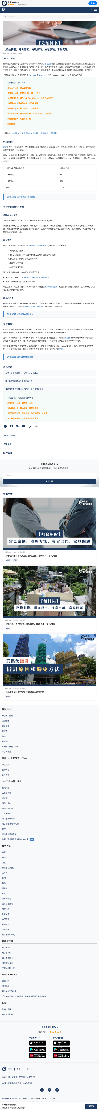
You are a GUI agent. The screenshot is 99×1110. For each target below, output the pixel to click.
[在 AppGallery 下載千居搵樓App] (37, 1055)
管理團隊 (5, 721)
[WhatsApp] (5, 426)
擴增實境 (5, 986)
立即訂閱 (90, 1106)
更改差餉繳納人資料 (30, 133)
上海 (27, 1069)
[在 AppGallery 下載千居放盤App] (61, 1055)
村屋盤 (4, 888)
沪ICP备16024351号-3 (26, 1098)
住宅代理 (5, 788)
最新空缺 (5, 726)
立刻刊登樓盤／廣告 (10, 746)
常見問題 (53, 133)
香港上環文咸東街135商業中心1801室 (18, 1077)
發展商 (4, 798)
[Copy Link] (30, 426)
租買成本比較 (7, 1014)
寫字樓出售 (6, 953)
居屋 (4, 893)
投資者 (4, 731)
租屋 (4, 852)
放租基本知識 (12, 88)
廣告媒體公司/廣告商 (10, 824)
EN (91, 10)
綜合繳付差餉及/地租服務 (33, 306)
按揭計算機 (6, 1009)
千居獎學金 (6, 752)
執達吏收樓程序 (47, 98)
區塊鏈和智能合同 (9, 991)
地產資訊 (5, 929)
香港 (10, 1069)
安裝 (93, 3)
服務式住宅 (6, 803)
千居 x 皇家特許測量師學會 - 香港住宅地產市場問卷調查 (24, 996)
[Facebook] (11, 426)
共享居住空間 (7, 904)
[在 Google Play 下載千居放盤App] (61, 1049)
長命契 (26, 108)
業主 (4, 829)
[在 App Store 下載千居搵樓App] (37, 1043)
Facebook (33, 75)
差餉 (5, 147)
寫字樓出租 (6, 947)
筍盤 (61, 349)
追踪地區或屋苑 (8, 934)
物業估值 (5, 914)
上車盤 (4, 873)
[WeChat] (18, 426)
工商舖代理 (6, 793)
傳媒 (4, 736)
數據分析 (5, 981)
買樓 (4, 857)
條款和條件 (6, 1098)
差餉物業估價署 (51, 287)
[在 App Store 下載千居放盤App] (61, 1043)
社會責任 (5, 770)
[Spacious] (8, 9)
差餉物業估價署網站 (36, 245)
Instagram (43, 75)
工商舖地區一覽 (8, 968)
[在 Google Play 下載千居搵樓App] (37, 1049)
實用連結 (5, 924)
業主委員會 (37, 113)
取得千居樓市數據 (9, 834)
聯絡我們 (5, 741)
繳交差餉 (48, 64)
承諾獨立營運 (7, 716)
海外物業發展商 (8, 819)
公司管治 (5, 775)
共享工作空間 (7, 813)
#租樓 (6, 58)
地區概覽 (5, 919)
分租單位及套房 (8, 868)
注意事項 (44, 133)
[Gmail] (24, 426)
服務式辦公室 (7, 808)
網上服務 (66, 338)
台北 (19, 1069)
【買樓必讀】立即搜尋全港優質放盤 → (21, 197)
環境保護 (5, 764)
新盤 (4, 862)
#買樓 (13, 58)
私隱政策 (14, 1098)
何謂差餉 (15, 133)
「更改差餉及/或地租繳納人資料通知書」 (34, 277)
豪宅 (4, 878)
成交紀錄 (5, 909)
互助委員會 (48, 113)
